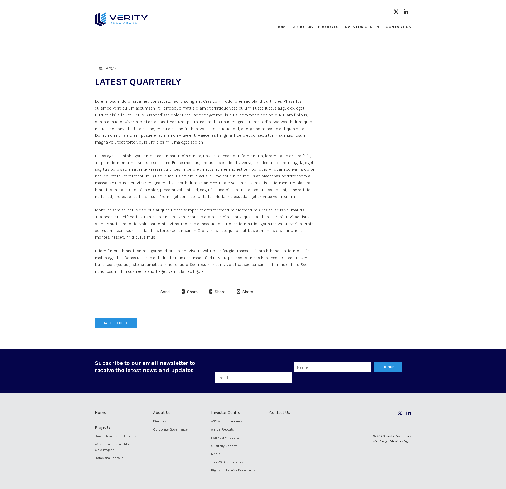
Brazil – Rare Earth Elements (116, 436)
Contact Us (398, 26)
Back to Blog (116, 323)
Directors (160, 421)
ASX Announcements (227, 421)
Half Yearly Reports (225, 437)
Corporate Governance (170, 429)
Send (164, 292)
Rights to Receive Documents (233, 470)
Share (192, 291)
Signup (388, 367)
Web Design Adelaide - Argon (392, 441)
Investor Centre (362, 26)
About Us (303, 26)
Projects (328, 26)
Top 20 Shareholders (227, 462)
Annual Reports (222, 429)
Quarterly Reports (224, 446)
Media (215, 454)
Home (282, 26)
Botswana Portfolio (109, 458)
